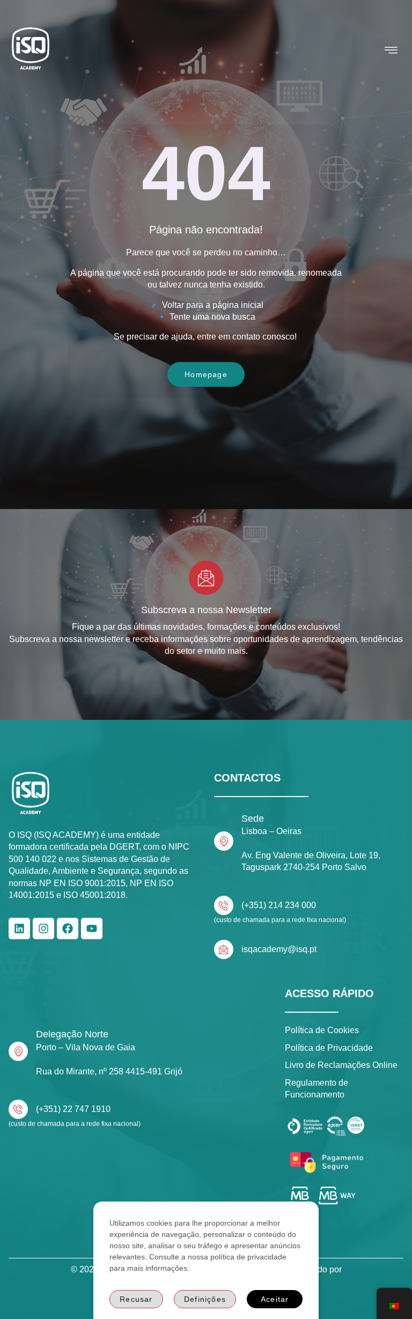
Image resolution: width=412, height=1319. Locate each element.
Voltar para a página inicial (212, 305)
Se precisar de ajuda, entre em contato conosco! (206, 336)
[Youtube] (91, 928)
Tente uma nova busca (212, 316)
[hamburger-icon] (391, 50)
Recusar (136, 1299)
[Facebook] (67, 928)
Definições (205, 1299)
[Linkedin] (19, 928)
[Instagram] (43, 928)
